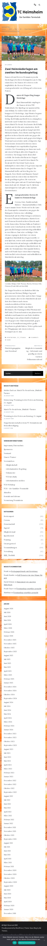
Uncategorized (10, 544)
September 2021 (10, 839)
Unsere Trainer (10, 457)
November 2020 (10, 874)
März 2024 (8, 722)
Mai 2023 (7, 761)
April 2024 (8, 718)
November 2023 (10, 737)
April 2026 (8, 624)
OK (15, 943)
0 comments (34, 337)
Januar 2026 (8, 636)
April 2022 (7, 812)
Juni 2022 (7, 804)
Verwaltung (8, 551)
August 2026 (8, 609)
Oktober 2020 (9, 878)
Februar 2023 (9, 773)
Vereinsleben (9, 461)
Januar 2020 (8, 909)
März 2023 (8, 769)
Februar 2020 (9, 906)
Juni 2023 (7, 757)
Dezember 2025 (10, 640)
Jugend (6, 528)
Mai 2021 (7, 855)
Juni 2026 (7, 616)
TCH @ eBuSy (11, 477)
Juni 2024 (7, 710)
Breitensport (9, 516)
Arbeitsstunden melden (15, 481)
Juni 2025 (7, 663)
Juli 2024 (7, 706)
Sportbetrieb (11, 337)
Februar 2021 (9, 866)
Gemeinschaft (9, 524)
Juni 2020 (7, 894)
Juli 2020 (7, 890)
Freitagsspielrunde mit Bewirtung (24, 571)
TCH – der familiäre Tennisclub (16, 489)
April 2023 (8, 765)
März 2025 (8, 675)
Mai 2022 (7, 808)
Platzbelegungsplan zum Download (12, 349)
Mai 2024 (7, 714)
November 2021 (10, 831)
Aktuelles (7, 492)
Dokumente (10, 473)
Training (7, 540)
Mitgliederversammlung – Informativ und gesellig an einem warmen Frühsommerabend (33, 354)
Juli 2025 (7, 659)
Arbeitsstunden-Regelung (16, 469)
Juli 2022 (7, 800)
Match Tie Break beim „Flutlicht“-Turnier (20, 409)
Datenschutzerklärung (27, 943)
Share (9, 340)
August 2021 (8, 843)
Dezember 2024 (10, 687)
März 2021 (8, 862)
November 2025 (10, 644)
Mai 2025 (7, 667)
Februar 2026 (9, 632)
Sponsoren (8, 449)
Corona (7, 520)
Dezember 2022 (10, 780)
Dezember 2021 (10, 827)
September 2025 (10, 651)
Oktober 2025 (9, 648)
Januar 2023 (8, 776)
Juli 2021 (7, 847)
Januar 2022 (8, 823)
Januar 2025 (8, 683)
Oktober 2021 (9, 835)
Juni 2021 (7, 851)
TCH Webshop (9, 485)
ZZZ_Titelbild (21, 337)
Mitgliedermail (9, 532)
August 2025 (8, 655)
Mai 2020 (7, 898)
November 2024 (10, 691)
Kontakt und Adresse (12, 496)
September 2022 (10, 792)
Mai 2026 (7, 620)
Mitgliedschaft (11, 465)
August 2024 (8, 702)
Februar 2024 (9, 726)
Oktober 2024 (9, 694)
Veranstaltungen (10, 548)
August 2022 (8, 796)
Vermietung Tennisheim (13, 500)
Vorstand (7, 453)
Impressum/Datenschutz (14, 445)
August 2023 (8, 749)
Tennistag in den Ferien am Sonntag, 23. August (22, 416)
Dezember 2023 (10, 734)
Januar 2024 (8, 730)
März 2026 (8, 628)
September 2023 (10, 745)
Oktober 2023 (9, 741)
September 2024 (10, 698)
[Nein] (44, 940)
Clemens (9, 64)
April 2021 (7, 859)
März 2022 (8, 816)
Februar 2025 (9, 679)
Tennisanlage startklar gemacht (28, 589)
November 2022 (10, 784)
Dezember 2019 (10, 913)
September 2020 (10, 882)
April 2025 (7, 671)
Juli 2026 (7, 612)
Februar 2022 (9, 820)
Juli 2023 (7, 753)
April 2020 (8, 902)
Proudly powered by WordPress (13, 928)
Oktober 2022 (9, 788)
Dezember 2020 (10, 870)
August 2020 (8, 886)
